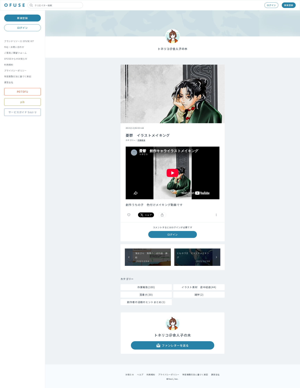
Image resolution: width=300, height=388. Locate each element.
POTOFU (22, 91)
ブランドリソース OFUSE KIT (19, 41)
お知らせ (130, 374)
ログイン (271, 5)
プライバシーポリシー (15, 70)
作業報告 (141, 140)
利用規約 (8, 64)
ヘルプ (140, 374)
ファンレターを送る (175, 345)
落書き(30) (146, 294)
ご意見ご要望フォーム (15, 52)
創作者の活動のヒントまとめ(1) (146, 302)
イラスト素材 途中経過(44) (199, 287)
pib (22, 102)
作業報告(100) (146, 287)
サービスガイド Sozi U (22, 112)
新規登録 (288, 5)
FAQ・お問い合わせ (14, 46)
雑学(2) (198, 294)
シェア (148, 214)
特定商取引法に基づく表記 (17, 76)
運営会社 (8, 82)
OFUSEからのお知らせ (15, 58)
